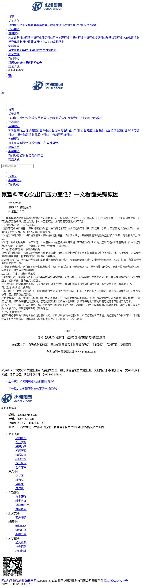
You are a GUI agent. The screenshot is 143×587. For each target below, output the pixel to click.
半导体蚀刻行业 (18, 41)
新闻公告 (36, 62)
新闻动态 (14, 62)
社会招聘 (21, 546)
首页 (11, 16)
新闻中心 (14, 58)
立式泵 (19, 475)
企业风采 (80, 25)
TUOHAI (25, 583)
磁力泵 (19, 480)
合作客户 (92, 25)
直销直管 (51, 50)
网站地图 (7, 580)
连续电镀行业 (33, 37)
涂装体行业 (35, 41)
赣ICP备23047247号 (116, 580)
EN (10, 76)
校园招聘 (21, 550)
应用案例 (14, 33)
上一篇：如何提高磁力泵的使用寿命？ (32, 381)
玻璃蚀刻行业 (114, 37)
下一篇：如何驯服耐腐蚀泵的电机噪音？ (33, 388)
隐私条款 (18, 580)
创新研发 (14, 45)
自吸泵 (19, 484)
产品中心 (14, 29)
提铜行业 (100, 37)
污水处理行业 (61, 37)
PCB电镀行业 (131, 37)
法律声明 (31, 580)
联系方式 (14, 66)
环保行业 (47, 37)
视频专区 (69, 25)
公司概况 (14, 25)
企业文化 (25, 25)
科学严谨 (25, 50)
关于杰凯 (14, 20)
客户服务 (21, 517)
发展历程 (47, 25)
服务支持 (14, 54)
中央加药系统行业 (53, 41)
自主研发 (14, 50)
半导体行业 (77, 37)
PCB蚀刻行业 (16, 37)
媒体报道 (25, 62)
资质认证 (58, 25)
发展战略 (36, 25)
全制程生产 (38, 50)
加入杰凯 (21, 542)
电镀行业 (89, 37)
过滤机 (19, 488)
